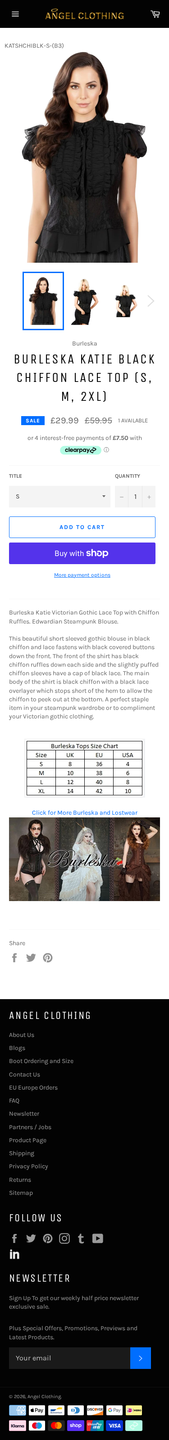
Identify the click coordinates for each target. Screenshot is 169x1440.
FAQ (14, 1100)
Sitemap (21, 1193)
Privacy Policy (28, 1166)
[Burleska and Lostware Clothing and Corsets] (84, 899)
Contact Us (24, 1074)
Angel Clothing (44, 1397)
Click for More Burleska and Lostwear (84, 812)
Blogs (17, 1048)
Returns (20, 1180)
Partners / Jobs (30, 1127)
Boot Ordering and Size (41, 1061)
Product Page (27, 1140)
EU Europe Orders (33, 1087)
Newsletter (24, 1113)
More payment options (82, 575)
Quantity (127, 476)
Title (15, 476)
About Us (21, 1035)
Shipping (21, 1153)
